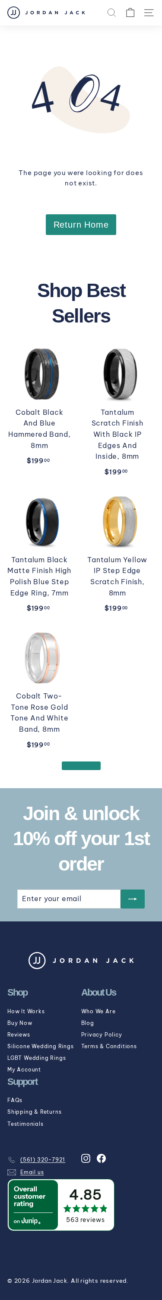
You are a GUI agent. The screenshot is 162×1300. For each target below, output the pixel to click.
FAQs (14, 1100)
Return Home (81, 224)
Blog (87, 1023)
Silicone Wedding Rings (40, 1046)
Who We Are (98, 1011)
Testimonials (25, 1124)
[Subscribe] (133, 899)
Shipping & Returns (34, 1112)
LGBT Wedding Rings (36, 1058)
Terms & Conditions (109, 1046)
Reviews (18, 1034)
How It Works (26, 1011)
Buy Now (19, 1023)
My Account (24, 1069)
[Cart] (130, 12)
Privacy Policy (101, 1034)
